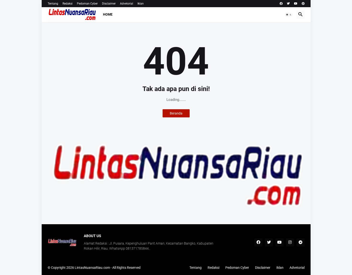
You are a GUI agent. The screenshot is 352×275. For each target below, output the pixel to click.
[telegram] (300, 242)
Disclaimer (109, 3)
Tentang (53, 3)
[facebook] (281, 3)
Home (108, 14)
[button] (289, 14)
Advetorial (126, 3)
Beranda (176, 113)
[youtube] (295, 3)
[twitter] (288, 3)
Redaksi (67, 3)
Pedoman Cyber (87, 3)
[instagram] (290, 242)
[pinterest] (303, 3)
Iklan (140, 3)
